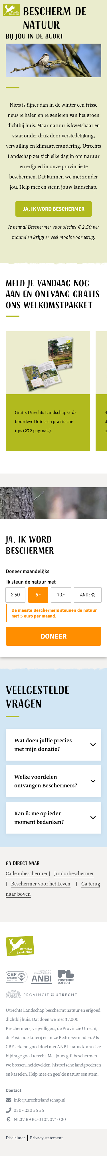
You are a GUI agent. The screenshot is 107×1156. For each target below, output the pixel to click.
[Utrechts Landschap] (11, 10)
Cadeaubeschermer (27, 873)
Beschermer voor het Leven (40, 883)
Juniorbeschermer (74, 873)
